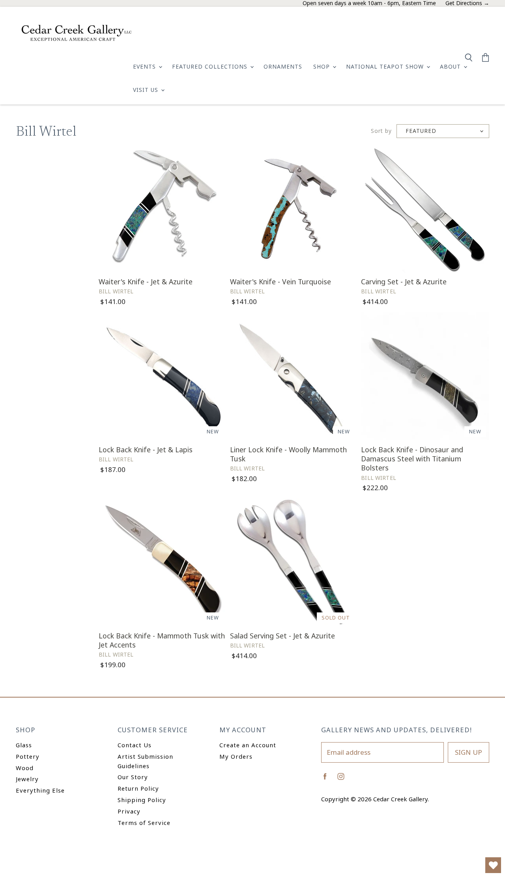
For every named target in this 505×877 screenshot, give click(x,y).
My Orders (235, 756)
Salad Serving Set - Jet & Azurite (282, 635)
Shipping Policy (142, 800)
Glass (24, 745)
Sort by (381, 131)
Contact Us (135, 745)
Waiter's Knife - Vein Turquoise (280, 281)
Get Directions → (467, 3)
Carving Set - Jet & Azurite (404, 281)
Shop (322, 66)
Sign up (468, 752)
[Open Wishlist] (493, 865)
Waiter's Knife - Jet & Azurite (146, 281)
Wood (25, 768)
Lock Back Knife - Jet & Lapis (146, 449)
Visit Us (146, 89)
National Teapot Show (386, 66)
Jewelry (27, 779)
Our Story (133, 777)
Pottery (27, 756)
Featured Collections (210, 66)
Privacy (129, 811)
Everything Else (40, 790)
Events (145, 66)
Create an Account (247, 745)
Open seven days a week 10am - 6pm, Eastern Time (369, 3)
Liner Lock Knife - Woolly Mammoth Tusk (288, 454)
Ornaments (283, 66)
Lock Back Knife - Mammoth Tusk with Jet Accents (162, 640)
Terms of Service (144, 823)
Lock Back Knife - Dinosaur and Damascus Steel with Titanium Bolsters (412, 458)
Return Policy (138, 788)
